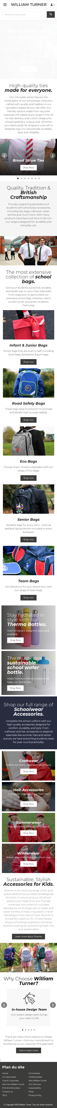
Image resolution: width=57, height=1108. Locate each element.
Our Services (34, 1084)
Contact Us (7, 1091)
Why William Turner (37, 1080)
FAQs (31, 1091)
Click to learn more (28, 1050)
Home (5, 1073)
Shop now (28, 362)
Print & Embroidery (11, 1088)
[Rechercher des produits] (51, 14)
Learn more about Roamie (28, 936)
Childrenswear (35, 1077)
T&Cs (4, 1095)
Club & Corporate (10, 1080)
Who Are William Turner (13, 1084)
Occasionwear (9, 1077)
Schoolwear (34, 1073)
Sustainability (34, 1088)
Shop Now (28, 69)
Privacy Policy (35, 1095)
